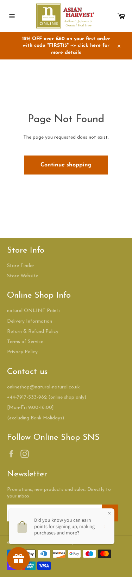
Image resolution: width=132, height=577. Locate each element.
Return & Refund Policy (32, 331)
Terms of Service (25, 341)
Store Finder (20, 265)
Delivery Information (29, 321)
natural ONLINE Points (34, 310)
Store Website (22, 276)
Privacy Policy (22, 352)
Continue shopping (66, 165)
